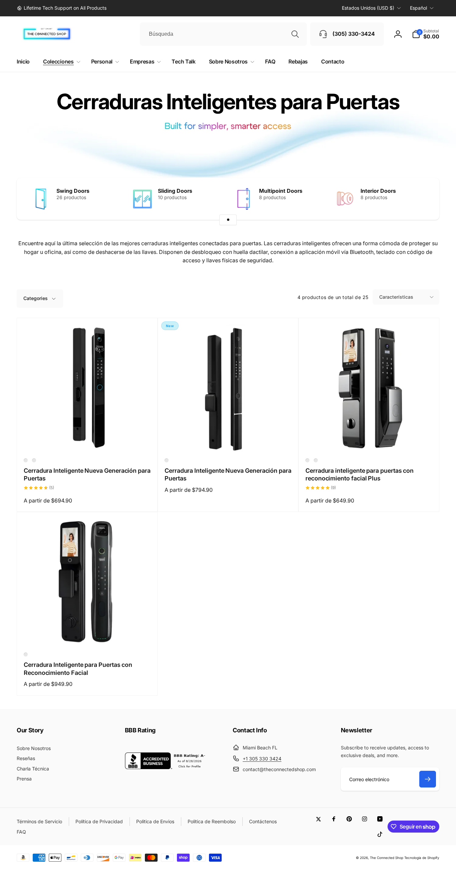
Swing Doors (72, 190)
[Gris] (307, 460)
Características (396, 297)
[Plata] (34, 460)
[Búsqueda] (295, 34)
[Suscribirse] (427, 779)
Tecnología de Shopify (421, 858)
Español (418, 8)
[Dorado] (316, 460)
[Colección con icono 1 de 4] (228, 220)
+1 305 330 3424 (262, 758)
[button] (425, 34)
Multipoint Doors (280, 190)
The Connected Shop (386, 858)
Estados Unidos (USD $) (368, 8)
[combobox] (223, 34)
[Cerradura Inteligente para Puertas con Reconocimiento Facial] (87, 633)
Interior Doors (378, 190)
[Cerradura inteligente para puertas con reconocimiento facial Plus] (369, 439)
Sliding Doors (175, 190)
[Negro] (26, 460)
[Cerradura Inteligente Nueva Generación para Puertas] (87, 439)
